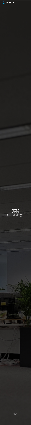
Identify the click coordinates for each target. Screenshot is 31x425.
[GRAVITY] (8, 2)
